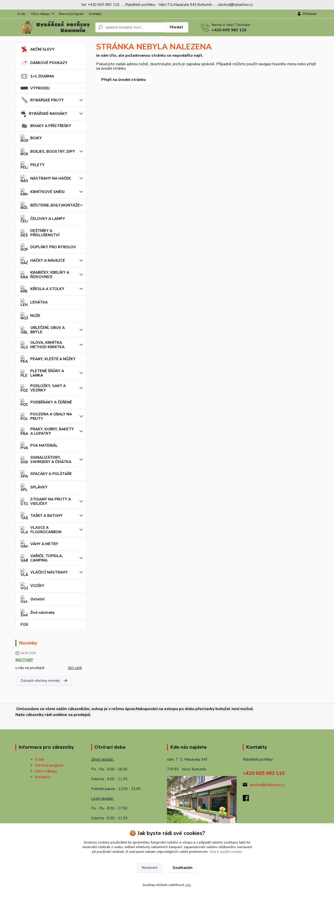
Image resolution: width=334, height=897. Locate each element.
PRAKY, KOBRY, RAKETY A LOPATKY (52, 431)
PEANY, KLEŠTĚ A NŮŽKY (53, 359)
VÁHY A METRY (44, 543)
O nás (21, 14)
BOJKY (36, 138)
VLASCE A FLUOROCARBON (45, 529)
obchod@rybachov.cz (267, 784)
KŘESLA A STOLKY (47, 288)
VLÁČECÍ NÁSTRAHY (49, 572)
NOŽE (35, 315)
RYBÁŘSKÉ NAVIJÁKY (48, 113)
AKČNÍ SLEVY (42, 49)
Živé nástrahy (42, 612)
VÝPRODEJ (40, 88)
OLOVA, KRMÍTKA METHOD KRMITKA (47, 344)
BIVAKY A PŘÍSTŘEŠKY (50, 125)
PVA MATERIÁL (44, 445)
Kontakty (95, 14)
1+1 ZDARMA (42, 76)
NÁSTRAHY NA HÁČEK (50, 178)
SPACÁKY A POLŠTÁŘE (51, 473)
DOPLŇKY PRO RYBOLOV (53, 247)
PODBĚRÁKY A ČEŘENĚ (51, 402)
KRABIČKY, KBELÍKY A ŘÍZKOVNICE (49, 274)
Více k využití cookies (225, 851)
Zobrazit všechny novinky (40, 680)
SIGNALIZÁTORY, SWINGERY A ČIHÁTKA (50, 459)
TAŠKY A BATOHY (46, 515)
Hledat (176, 27)
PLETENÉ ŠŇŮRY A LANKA (47, 373)
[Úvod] (53, 27)
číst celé (75, 667)
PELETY (37, 164)
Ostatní (37, 599)
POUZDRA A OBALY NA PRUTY (51, 416)
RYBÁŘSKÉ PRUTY (47, 100)
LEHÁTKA (39, 302)
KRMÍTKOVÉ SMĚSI (47, 191)
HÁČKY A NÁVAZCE (47, 260)
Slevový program (71, 14)
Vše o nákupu (40, 14)
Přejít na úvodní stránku (123, 79)
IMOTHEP (24, 660)
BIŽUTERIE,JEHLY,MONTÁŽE (55, 205)
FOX (24, 624)
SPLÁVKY (38, 487)
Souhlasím (182, 867)
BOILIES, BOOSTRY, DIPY (52, 151)
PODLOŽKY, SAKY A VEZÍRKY (48, 388)
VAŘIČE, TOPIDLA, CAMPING (46, 558)
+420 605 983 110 (229, 30)
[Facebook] (248, 799)
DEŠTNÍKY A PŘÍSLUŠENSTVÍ (44, 233)
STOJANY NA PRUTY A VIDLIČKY (50, 501)
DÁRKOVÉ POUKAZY (48, 62)
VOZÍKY (37, 585)
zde (188, 885)
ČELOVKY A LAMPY (47, 218)
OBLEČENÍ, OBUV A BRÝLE (47, 330)
